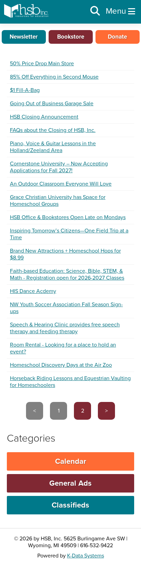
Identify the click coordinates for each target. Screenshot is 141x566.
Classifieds (70, 505)
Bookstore (70, 36)
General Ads (70, 483)
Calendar (70, 461)
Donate (117, 36)
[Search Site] (95, 11)
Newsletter (24, 36)
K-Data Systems (85, 555)
